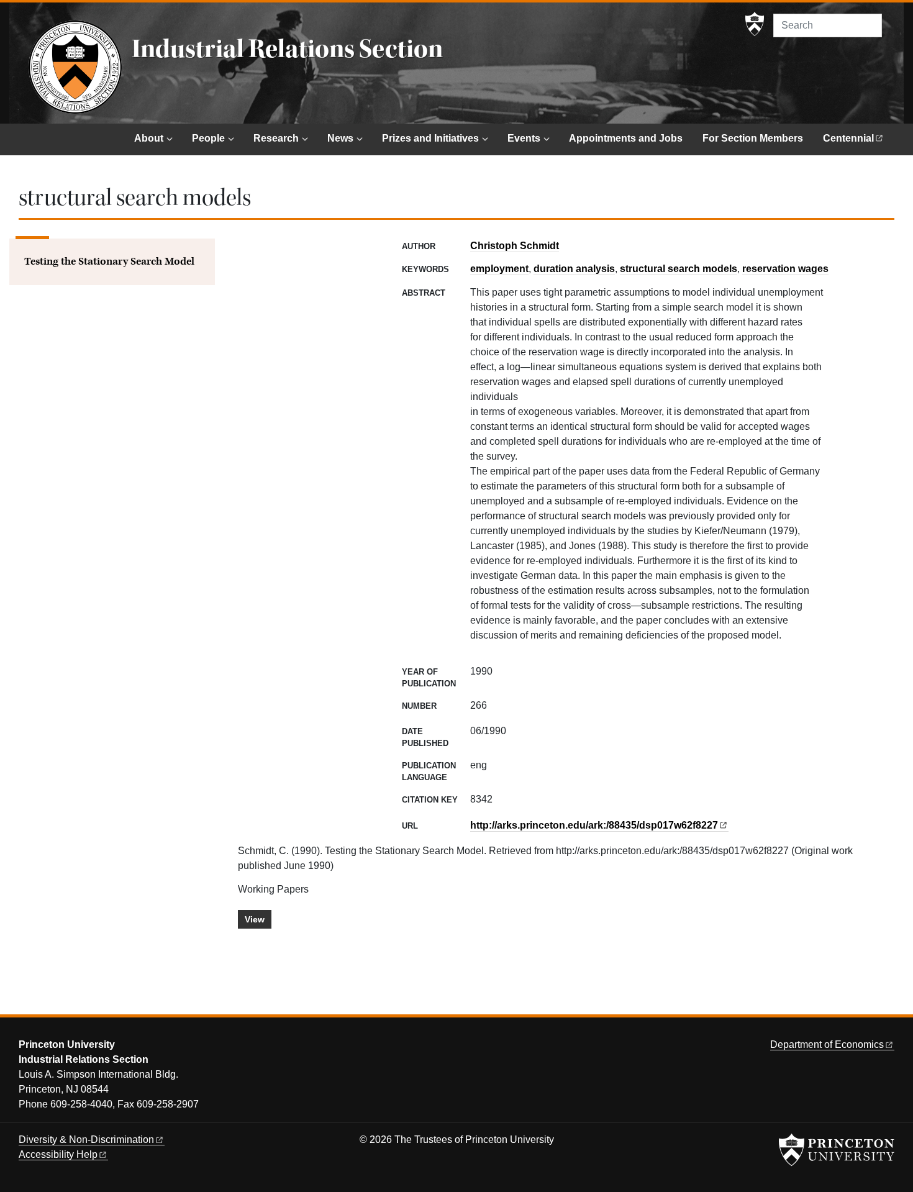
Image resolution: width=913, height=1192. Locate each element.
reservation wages (785, 268)
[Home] (75, 67)
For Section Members (752, 138)
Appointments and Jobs (626, 138)
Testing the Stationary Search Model (109, 261)
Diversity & (86, 1139)
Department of (827, 1044)
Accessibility (58, 1154)
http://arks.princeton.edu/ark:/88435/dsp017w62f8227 (594, 825)
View (255, 919)
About (148, 138)
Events (523, 138)
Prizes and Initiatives (430, 138)
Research (276, 138)
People (208, 138)
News (340, 138)
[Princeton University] (754, 24)
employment (499, 268)
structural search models (678, 268)
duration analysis (574, 268)
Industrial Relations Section (287, 49)
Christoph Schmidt (514, 245)
